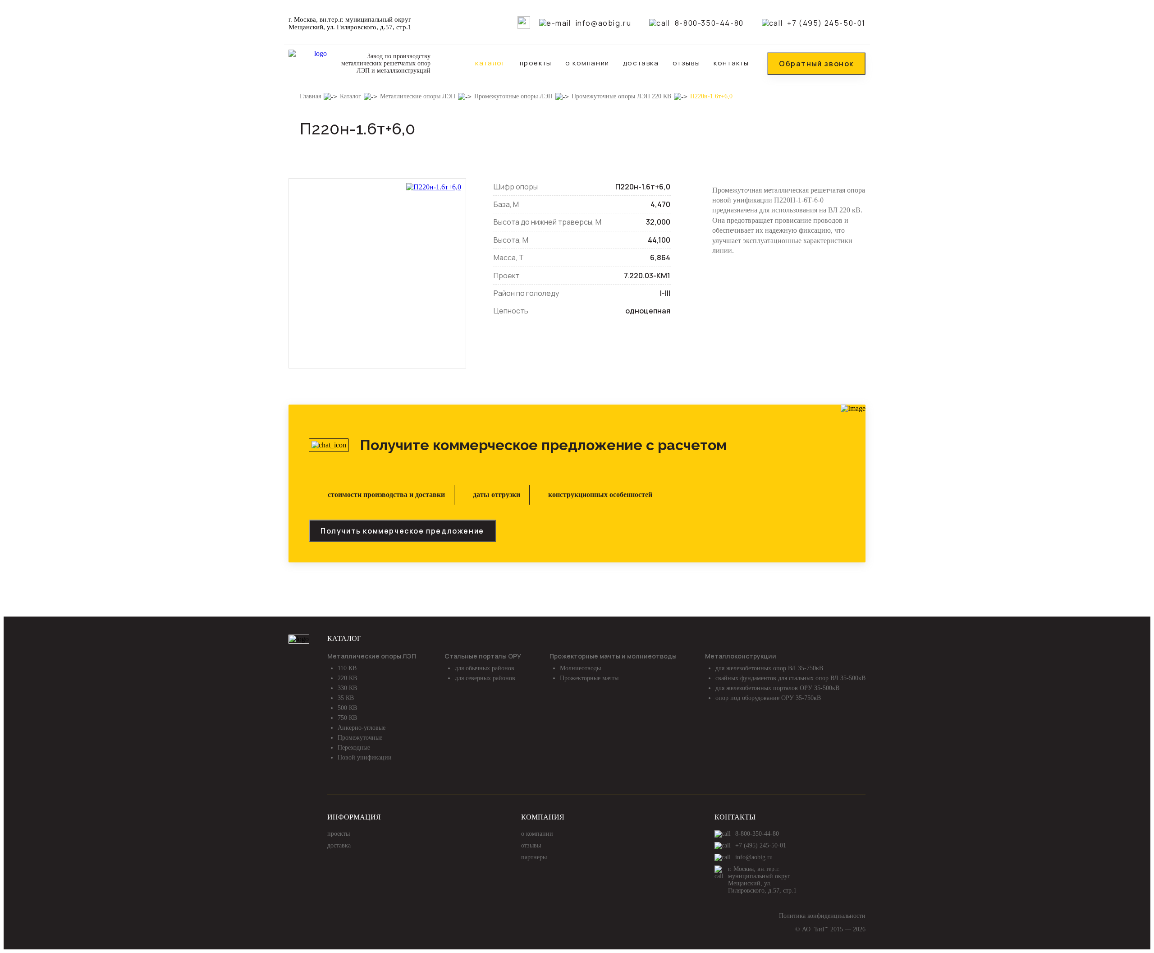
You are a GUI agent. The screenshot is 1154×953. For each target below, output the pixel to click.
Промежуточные (360, 737)
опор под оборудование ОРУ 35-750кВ (768, 698)
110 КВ (347, 668)
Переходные (354, 747)
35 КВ (346, 698)
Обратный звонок (816, 64)
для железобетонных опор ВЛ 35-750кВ (769, 668)
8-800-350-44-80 (709, 23)
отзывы (687, 63)
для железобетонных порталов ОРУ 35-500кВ (777, 688)
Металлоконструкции (740, 656)
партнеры (534, 857)
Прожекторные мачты (589, 678)
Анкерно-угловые (361, 727)
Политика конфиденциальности (822, 915)
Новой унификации (365, 757)
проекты (536, 63)
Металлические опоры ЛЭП (371, 656)
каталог (490, 63)
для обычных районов (484, 668)
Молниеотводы (580, 668)
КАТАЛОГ (344, 638)
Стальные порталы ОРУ (482, 656)
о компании (587, 63)
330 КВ (347, 688)
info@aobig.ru (603, 23)
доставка (641, 63)
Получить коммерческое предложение (402, 531)
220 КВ (347, 678)
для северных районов (485, 678)
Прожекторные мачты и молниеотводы (613, 656)
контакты (731, 63)
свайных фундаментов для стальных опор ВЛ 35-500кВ (790, 678)
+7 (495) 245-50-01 (826, 23)
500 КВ (347, 707)
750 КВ (347, 717)
